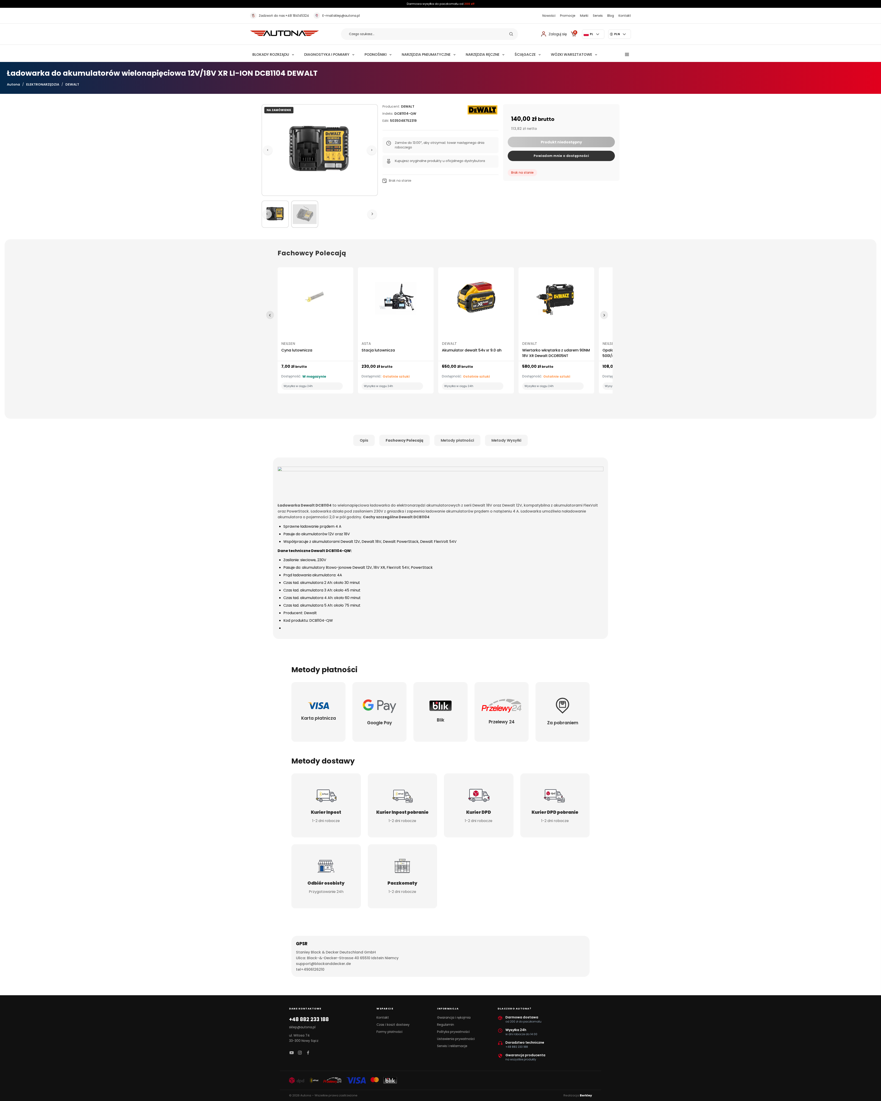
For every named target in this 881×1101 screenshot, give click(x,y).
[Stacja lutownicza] (395, 300)
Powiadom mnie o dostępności (561, 155)
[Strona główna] (284, 34)
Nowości (548, 15)
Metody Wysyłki (506, 440)
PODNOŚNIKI (376, 54)
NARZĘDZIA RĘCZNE (482, 54)
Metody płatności (457, 440)
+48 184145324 (284, 15)
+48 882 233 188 (309, 1020)
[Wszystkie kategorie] (627, 55)
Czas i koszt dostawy (393, 1024)
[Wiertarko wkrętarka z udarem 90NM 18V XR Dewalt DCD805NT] (556, 300)
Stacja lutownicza (378, 350)
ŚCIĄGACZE (525, 54)
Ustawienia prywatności (456, 1039)
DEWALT (72, 84)
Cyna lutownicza (296, 350)
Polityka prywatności (453, 1031)
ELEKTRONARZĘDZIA (42, 84)
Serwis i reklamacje (452, 1046)
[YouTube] (291, 1053)
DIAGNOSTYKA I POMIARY (326, 54)
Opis (364, 440)
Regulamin (445, 1024)
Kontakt (625, 15)
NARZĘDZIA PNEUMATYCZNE (426, 54)
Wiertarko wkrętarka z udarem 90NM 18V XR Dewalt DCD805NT (556, 353)
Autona (13, 84)
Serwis (598, 15)
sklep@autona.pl (341, 15)
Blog (610, 15)
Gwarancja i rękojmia (454, 1017)
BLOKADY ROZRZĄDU (270, 54)
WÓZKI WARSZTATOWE (571, 54)
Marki (584, 15)
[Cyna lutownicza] (315, 300)
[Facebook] (308, 1053)
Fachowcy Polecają (404, 440)
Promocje (567, 15)
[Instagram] (299, 1053)
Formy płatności (389, 1031)
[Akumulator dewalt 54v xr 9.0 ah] (476, 300)
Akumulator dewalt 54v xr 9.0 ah (472, 350)
